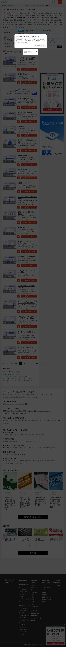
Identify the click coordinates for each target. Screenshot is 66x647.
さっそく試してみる (40, 45)
